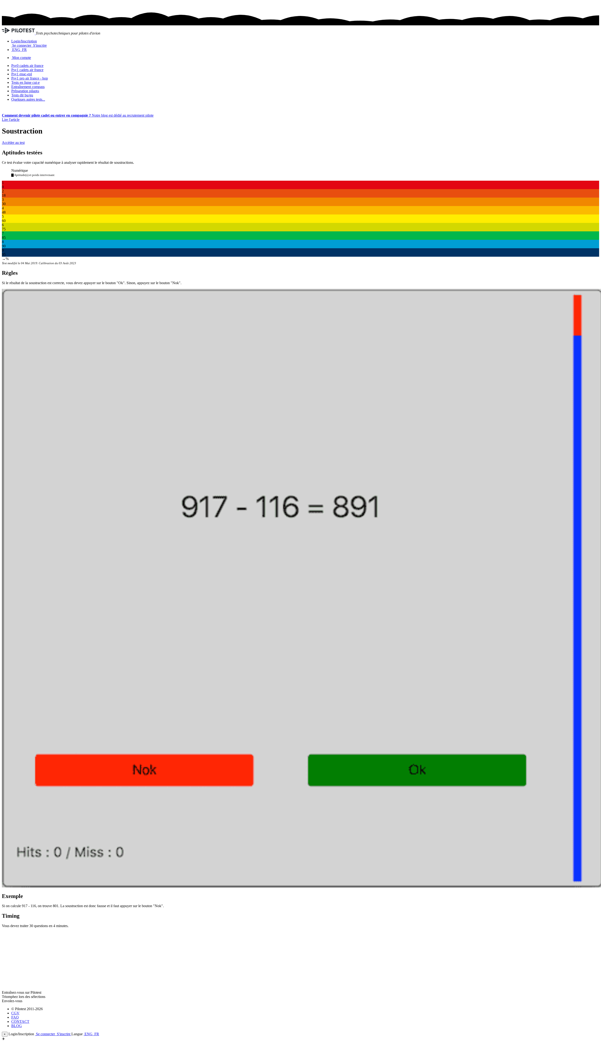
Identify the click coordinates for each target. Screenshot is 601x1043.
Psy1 (21, 74)
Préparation (25, 91)
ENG (16, 50)
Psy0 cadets (27, 66)
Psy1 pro (29, 78)
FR (24, 50)
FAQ (15, 1017)
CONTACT (20, 1022)
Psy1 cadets (27, 70)
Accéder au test (13, 143)
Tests (22, 95)
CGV (15, 1013)
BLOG (16, 1026)
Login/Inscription (24, 41)
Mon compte (21, 58)
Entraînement (28, 87)
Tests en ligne (25, 82)
